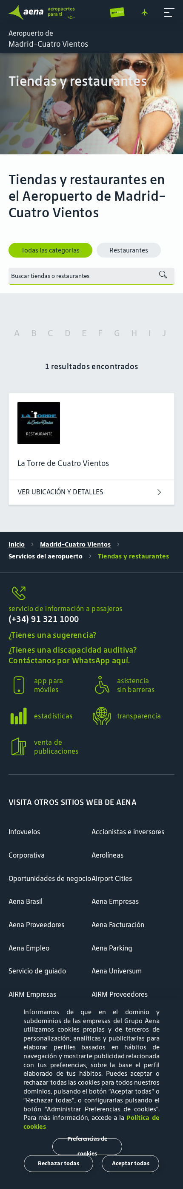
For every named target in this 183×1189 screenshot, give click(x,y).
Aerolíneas (107, 855)
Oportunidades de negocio (50, 878)
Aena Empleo (29, 948)
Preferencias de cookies (87, 1146)
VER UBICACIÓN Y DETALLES (60, 492)
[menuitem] (91, 103)
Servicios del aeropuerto (46, 556)
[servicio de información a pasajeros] (91, 593)
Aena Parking (112, 948)
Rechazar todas (58, 1163)
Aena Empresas (115, 901)
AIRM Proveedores (120, 994)
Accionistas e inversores (128, 831)
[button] (169, 12)
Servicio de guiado (37, 971)
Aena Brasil (26, 901)
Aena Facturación (118, 924)
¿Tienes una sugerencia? (52, 635)
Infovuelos (24, 831)
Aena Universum (117, 971)
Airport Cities (112, 878)
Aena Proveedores (36, 924)
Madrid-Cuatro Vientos (75, 544)
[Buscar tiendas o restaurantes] (163, 276)
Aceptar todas (130, 1163)
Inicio (17, 544)
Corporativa (27, 855)
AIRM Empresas (32, 994)
